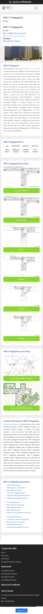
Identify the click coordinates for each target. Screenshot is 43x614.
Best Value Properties (7, 577)
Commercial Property (7, 570)
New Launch (4, 555)
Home (3, 552)
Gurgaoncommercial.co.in (11, 424)
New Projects (5, 559)
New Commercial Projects (9, 574)
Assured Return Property (8, 580)
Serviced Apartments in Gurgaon (11, 562)
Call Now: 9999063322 (21, 2)
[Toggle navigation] (36, 8)
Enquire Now (21, 610)
